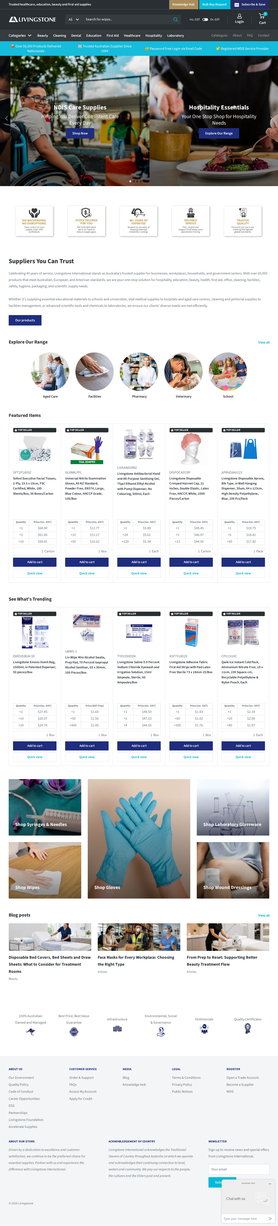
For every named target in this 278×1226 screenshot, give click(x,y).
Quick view (34, 573)
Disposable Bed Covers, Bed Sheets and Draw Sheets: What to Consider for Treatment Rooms (50, 965)
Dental (76, 35)
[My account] (239, 16)
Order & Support (81, 1077)
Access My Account (82, 1091)
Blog (126, 1077)
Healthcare (132, 35)
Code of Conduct (21, 1091)
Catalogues (219, 35)
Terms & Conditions (186, 1077)
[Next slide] (271, 118)
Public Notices (182, 1091)
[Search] (175, 19)
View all (264, 342)
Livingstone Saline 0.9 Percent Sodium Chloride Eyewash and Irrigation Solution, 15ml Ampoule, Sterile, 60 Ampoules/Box (138, 672)
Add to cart (34, 562)
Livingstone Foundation (26, 1119)
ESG (12, 1105)
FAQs (73, 1084)
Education (93, 35)
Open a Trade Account (243, 1077)
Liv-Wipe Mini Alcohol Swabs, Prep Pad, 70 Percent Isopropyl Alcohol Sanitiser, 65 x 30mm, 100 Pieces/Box (86, 665)
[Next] (269, 503)
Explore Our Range (208, 133)
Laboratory (175, 35)
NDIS (230, 1091)
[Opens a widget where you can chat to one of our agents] (248, 1201)
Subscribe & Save (253, 4)
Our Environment (21, 1077)
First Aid (113, 35)
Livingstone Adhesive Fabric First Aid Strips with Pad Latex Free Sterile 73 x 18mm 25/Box (190, 667)
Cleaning (59, 35)
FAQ (250, 35)
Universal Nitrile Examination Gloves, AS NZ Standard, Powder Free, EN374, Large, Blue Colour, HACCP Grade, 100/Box (85, 488)
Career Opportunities (24, 1098)
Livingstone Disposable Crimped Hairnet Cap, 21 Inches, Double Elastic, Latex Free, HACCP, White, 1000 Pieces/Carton (189, 488)
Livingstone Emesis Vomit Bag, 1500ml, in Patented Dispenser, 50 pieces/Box (34, 667)
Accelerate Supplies (23, 1126)
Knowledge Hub (183, 4)
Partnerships (18, 1112)
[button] (130, 181)
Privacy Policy (182, 1084)
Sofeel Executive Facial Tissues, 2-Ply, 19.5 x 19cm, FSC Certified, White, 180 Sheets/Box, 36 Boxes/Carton (34, 486)
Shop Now (69, 133)
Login (239, 21)
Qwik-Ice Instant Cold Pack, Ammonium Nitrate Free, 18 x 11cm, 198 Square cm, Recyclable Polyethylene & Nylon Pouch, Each (242, 672)
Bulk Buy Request (214, 4)
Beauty (42, 35)
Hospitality (154, 35)
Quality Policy (18, 1084)
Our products (25, 320)
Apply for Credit (80, 1098)
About (237, 35)
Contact (263, 35)
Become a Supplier (240, 1084)
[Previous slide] (6, 118)
